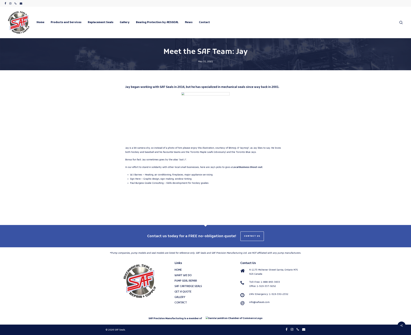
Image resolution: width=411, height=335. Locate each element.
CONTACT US (252, 236)
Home (178, 270)
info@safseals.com (259, 302)
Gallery (180, 297)
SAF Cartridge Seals (188, 286)
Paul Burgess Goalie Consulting (147, 183)
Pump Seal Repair (186, 281)
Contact (181, 302)
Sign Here (135, 179)
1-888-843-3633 (270, 282)
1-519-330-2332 (278, 294)
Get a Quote (183, 291)
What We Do (183, 275)
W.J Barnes (136, 174)
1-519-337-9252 (266, 286)
